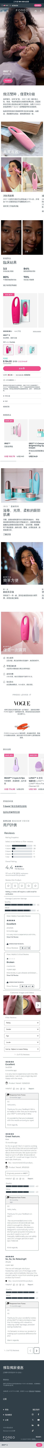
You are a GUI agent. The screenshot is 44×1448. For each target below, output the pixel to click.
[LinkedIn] (33, 1425)
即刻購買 (8, 80)
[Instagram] (33, 1415)
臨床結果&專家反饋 (11, 812)
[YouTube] (38, 1420)
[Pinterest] (38, 1425)
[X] (33, 1420)
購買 (39, 1445)
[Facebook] (38, 1415)
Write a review (37, 331)
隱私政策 (31, 1391)
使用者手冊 (6, 406)
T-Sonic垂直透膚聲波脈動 (15, 806)
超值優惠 (37, 5)
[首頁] (22, 11)
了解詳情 (7, 534)
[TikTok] (33, 1431)
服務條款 (38, 1391)
